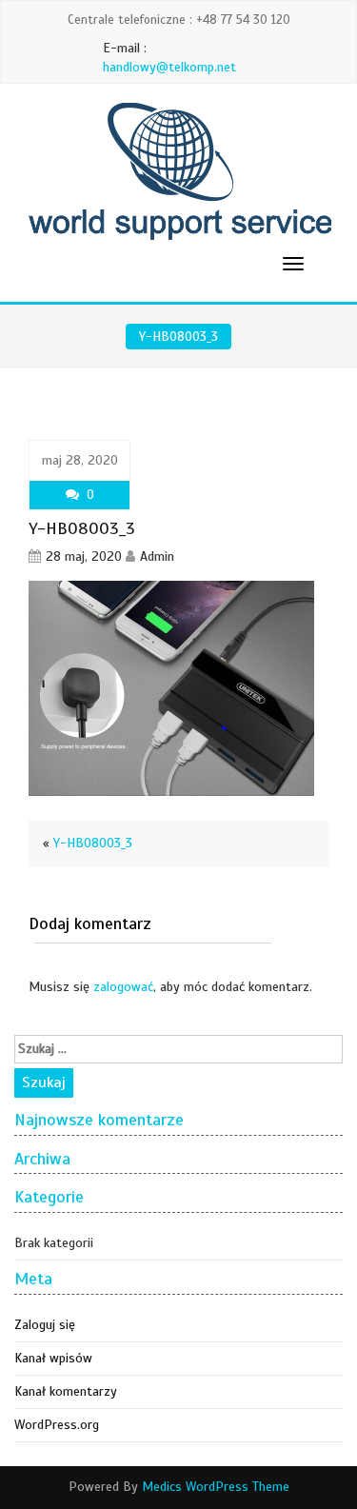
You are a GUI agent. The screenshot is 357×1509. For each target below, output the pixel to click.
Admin (157, 556)
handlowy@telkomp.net (169, 67)
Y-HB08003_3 (92, 843)
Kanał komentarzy (65, 1391)
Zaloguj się (44, 1325)
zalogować (123, 987)
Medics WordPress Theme (215, 1487)
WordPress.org (56, 1425)
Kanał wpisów (53, 1358)
